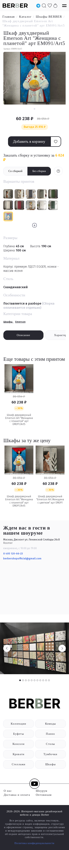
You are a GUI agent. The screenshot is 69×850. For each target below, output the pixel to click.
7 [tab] (37, 680)
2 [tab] (23, 680)
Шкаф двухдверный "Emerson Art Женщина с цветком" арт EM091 (50, 499)
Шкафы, (8, 321)
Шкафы (50, 764)
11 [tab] (49, 680)
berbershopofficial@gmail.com (22, 558)
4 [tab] (29, 680)
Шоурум (41, 790)
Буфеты (18, 733)
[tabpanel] (34, 648)
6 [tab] (34, 680)
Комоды (50, 723)
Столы (50, 743)
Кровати (19, 754)
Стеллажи (19, 764)
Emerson (20, 321)
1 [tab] (20, 680)
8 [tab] (40, 680)
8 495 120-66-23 (13, 553)
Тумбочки (50, 754)
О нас (8, 790)
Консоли (19, 743)
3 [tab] (26, 680)
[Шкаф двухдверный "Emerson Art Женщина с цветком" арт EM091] (50, 460)
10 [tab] (46, 680)
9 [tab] (43, 680)
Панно (50, 733)
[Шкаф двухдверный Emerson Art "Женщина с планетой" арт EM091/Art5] (18, 378)
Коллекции (18, 723)
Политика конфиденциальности (34, 843)
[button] (34, 109)
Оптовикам (44, 794)
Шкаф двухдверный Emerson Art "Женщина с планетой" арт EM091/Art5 (19, 419)
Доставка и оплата (17, 794)
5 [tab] (31, 680)
